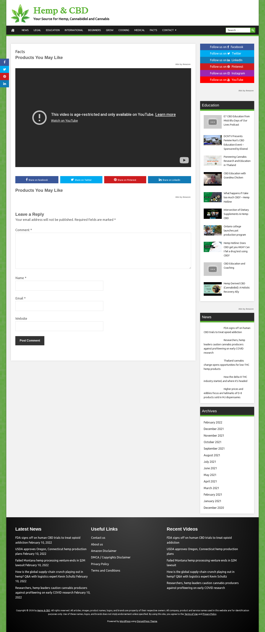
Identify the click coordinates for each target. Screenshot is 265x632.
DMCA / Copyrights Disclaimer (111, 557)
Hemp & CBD (60, 10)
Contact (168, 30)
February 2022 (213, 422)
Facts (153, 30)
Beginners (94, 30)
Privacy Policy (100, 564)
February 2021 (213, 494)
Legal (37, 30)
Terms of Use (191, 614)
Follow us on (226, 47)
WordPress (125, 621)
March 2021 (211, 488)
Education (53, 30)
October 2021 (213, 442)
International (74, 30)
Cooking (123, 30)
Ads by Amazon (183, 64)
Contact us (98, 537)
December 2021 (214, 428)
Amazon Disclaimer (103, 550)
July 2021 (210, 461)
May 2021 (210, 474)
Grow (109, 30)
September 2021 (214, 448)
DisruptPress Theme (147, 621)
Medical (139, 30)
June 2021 (210, 468)
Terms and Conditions (105, 570)
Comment (23, 230)
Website (21, 318)
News (25, 30)
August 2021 (212, 455)
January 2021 (212, 501)
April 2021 (210, 481)
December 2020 (214, 507)
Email (20, 298)
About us (97, 544)
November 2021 (214, 435)
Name (20, 278)
